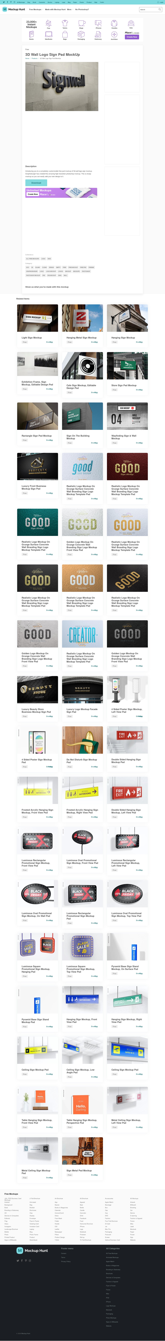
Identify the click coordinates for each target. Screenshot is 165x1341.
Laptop (57, 2)
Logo (63, 2)
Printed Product (9, 1237)
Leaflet (57, 1229)
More (69, 9)
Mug (69, 2)
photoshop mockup (33, 275)
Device (50, 2)
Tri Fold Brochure (85, 1240)
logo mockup (51, 271)
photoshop (86, 271)
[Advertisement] (9, 51)
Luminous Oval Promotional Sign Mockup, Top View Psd (127, 893)
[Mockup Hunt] (14, 9)
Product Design (60, 1237)
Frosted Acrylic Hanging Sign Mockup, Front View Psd (37, 790)
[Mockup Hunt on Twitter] (4, 2)
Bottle (82, 1207)
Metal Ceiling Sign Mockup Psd (37, 1151)
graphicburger (31, 271)
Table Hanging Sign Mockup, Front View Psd (37, 1100)
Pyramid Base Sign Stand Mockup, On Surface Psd (127, 946)
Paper (75, 2)
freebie (91, 267)
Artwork (132, 1202)
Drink (81, 1215)
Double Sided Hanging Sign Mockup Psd (127, 740)
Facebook (83, 1218)
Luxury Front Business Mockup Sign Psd (37, 466)
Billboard (133, 1205)
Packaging (108, 1232)
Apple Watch (109, 1202)
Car (131, 1210)
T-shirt (102, 2)
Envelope (33, 1218)
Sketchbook (33, 1240)
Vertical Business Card (112, 1240)
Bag (29, 2)
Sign (95, 2)
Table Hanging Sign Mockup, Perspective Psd (82, 1100)
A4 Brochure (59, 1198)
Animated (33, 1202)
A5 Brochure (84, 1198)
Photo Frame (34, 1234)
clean (44, 267)
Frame (132, 1221)
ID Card (107, 1224)
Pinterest (83, 1234)
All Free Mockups (32, 259)
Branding (133, 1207)
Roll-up (82, 1237)
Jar (106, 1226)
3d (32, 267)
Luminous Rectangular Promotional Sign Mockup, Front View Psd (37, 840)
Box (106, 1207)
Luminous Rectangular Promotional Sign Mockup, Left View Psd (127, 840)
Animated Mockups (112, 1257)
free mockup (73, 267)
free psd (83, 267)
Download (36, 182)
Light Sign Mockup (37, 318)
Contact (63, 1253)
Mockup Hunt (25, 1333)
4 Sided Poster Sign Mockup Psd (37, 740)
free (64, 267)
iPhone (82, 1226)
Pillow (57, 1234)
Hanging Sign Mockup (127, 318)
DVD (106, 1215)
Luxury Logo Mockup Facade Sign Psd (82, 689)
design (51, 267)
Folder (57, 1221)
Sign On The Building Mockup (82, 416)
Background (8, 1205)
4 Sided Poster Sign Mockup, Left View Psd (127, 689)
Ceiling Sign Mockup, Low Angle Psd (82, 1050)
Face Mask (58, 1218)
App (56, 1202)
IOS (56, 1226)
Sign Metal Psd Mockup (82, 1151)
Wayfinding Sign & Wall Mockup (127, 416)
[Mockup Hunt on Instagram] (14, 2)
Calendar (57, 1210)
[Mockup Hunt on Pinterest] (11, 2)
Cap (106, 1210)
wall (65, 275)
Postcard (108, 1234)
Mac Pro (108, 1229)
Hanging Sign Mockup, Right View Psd (127, 999)
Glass (6, 1224)
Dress (57, 1215)
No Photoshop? (82, 9)
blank (37, 267)
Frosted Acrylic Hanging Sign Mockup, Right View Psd (82, 790)
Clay (31, 1213)
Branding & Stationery (11, 1210)
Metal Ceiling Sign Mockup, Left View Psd (127, 1100)
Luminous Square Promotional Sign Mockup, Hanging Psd (37, 946)
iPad (107, 1298)
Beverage (108, 1205)
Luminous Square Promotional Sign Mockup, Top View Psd (82, 946)
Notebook (83, 1232)
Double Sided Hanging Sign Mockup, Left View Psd (127, 790)
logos (60, 271)
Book (34, 2)
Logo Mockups (111, 1306)
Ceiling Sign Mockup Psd (37, 1050)
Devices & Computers (11, 1215)
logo (42, 271)
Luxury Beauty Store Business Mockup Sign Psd (37, 689)
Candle (82, 1210)
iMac (131, 1224)
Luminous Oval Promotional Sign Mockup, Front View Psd (82, 840)
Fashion (107, 1218)
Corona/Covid (59, 1213)
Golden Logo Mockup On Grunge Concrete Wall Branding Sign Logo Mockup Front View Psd (82, 522)
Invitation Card (34, 1226)
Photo (6, 1234)
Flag (5, 1221)
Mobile (6, 1232)
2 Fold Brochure (35, 1198)
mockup (68, 271)
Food (81, 1221)
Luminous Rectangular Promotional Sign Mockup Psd (82, 893)
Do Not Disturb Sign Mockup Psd (82, 740)
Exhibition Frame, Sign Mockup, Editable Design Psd (37, 364)
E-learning (133, 1215)
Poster (82, 2)
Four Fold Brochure (111, 1221)
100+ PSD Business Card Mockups (12, 1199)
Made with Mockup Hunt (55, 9)
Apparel (82, 1202)
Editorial (7, 1218)
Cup (106, 1213)
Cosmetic (42, 2)
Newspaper (58, 1232)
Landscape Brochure (11, 1229)
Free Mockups (35, 9)
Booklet (32, 1207)
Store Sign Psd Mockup (127, 365)
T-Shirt (57, 1240)
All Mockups (21, 2)
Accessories (109, 1198)
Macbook (133, 1229)
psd (44, 275)
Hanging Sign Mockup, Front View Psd (82, 999)
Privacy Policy (66, 1261)
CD (5, 1213)
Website (132, 1240)
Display (32, 1215)
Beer (81, 1205)
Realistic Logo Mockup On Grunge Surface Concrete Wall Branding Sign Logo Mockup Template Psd (82, 466)
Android (6, 1202)
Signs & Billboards (10, 1240)
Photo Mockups (111, 1318)
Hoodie (57, 1224)
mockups (76, 271)
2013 (27, 267)
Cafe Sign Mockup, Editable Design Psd (82, 365)
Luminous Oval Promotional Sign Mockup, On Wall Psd (37, 893)
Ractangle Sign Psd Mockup (37, 416)
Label (132, 1226)
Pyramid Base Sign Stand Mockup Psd (37, 1000)
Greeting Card (34, 1224)
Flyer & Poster (34, 1221)
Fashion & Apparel (136, 1218)
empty (58, 267)
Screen (107, 1237)
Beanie (57, 1205)
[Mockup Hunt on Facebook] (7, 2)
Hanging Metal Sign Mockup (82, 318)
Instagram (7, 1226)
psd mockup (51, 275)
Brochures (33, 1210)
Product (89, 2)
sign (59, 275)
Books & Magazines (61, 1207)
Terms (63, 1257)
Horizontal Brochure (86, 1224)
